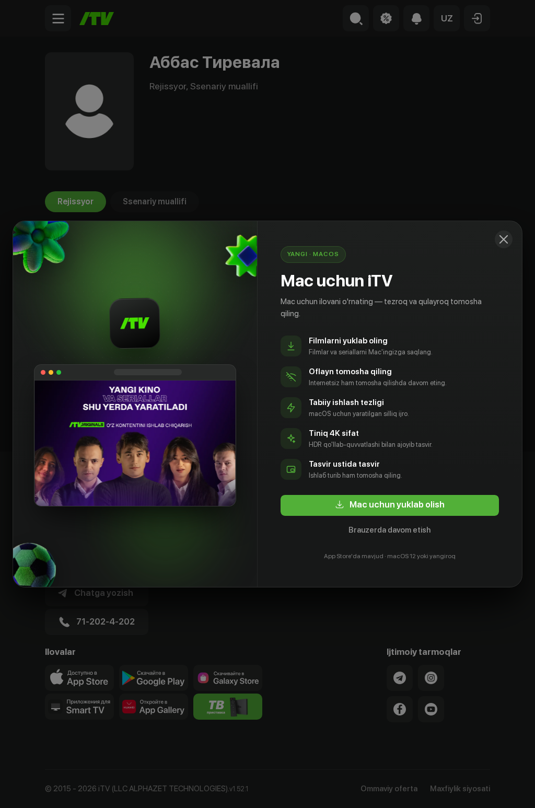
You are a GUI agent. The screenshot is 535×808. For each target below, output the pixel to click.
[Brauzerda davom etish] (504, 239)
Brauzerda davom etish (389, 530)
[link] (390, 505)
